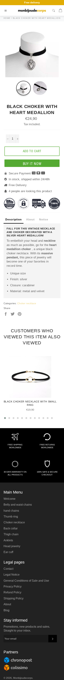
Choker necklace (26, 303)
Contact (8, 568)
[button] (5, 418)
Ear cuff (8, 552)
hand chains (11, 510)
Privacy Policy (13, 586)
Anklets (8, 540)
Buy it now (32, 164)
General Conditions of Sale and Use (26, 580)
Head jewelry (12, 546)
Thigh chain (11, 534)
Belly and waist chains (18, 504)
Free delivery (32, 2)
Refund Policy (12, 592)
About (30, 219)
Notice (43, 219)
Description (13, 219)
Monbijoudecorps (23, 678)
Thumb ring (11, 516)
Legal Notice (12, 574)
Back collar (11, 528)
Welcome (9, 498)
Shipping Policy (13, 598)
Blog (6, 610)
